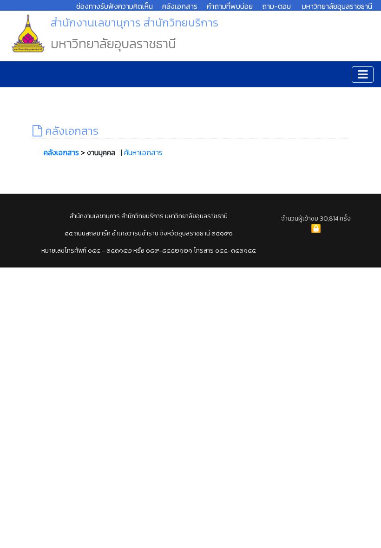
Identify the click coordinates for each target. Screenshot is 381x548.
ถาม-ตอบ (276, 6)
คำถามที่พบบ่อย (230, 6)
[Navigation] (363, 74)
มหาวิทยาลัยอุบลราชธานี (337, 6)
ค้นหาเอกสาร (143, 152)
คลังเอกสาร (179, 6)
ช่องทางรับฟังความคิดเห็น (114, 6)
